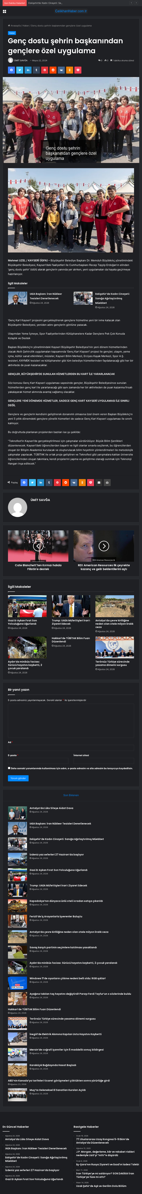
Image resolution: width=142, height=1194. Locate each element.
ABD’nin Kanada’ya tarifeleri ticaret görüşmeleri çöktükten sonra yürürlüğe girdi (59, 1080)
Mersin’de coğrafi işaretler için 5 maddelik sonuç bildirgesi (67, 1049)
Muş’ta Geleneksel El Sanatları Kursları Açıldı (58, 1090)
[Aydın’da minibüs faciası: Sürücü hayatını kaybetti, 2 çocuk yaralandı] (27, 648)
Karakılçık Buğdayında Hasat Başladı (53, 1065)
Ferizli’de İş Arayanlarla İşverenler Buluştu (56, 916)
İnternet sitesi (81, 755)
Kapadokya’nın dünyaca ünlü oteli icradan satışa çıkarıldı (66, 901)
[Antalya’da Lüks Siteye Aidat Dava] (17, 812)
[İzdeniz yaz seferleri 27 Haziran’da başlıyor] (17, 859)
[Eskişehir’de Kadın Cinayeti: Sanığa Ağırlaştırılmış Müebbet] (83, 298)
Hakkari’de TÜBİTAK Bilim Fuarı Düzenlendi (71, 639)
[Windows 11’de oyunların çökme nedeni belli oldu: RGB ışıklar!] (17, 983)
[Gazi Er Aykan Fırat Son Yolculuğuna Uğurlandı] (27, 606)
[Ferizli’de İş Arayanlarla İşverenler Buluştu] (17, 921)
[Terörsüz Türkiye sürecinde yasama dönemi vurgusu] (114, 648)
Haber (26, 25)
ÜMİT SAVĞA (21, 60)
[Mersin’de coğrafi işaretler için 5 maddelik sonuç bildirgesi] (17, 1054)
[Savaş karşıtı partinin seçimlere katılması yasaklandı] (17, 952)
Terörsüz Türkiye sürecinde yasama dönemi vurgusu (112, 663)
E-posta (13, 755)
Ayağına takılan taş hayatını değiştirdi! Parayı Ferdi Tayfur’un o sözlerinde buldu (80, 994)
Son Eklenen (71, 795)
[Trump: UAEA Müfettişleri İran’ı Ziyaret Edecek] (71, 606)
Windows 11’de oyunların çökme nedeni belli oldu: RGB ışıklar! (68, 978)
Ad (10, 742)
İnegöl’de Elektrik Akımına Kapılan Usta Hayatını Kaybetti (66, 1034)
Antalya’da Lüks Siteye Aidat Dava (51, 808)
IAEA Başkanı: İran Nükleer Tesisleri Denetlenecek (60, 823)
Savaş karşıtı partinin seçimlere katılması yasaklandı (63, 947)
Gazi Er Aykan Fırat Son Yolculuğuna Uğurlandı (22, 622)
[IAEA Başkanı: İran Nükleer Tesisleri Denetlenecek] (17, 298)
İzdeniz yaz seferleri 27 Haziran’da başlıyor (57, 854)
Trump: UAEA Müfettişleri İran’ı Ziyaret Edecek (71, 622)
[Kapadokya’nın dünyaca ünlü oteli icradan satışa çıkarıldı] (17, 905)
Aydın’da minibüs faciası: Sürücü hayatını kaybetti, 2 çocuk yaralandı (25, 665)
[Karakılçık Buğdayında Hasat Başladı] (17, 1069)
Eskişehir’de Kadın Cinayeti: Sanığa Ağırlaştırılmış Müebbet (59, 3)
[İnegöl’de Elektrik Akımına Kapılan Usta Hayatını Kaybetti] (17, 1038)
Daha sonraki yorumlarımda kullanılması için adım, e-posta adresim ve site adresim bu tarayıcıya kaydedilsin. (72, 768)
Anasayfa (15, 25)
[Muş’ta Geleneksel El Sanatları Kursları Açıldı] (17, 1094)
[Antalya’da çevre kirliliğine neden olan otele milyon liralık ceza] (114, 606)
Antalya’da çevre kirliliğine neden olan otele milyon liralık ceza (114, 624)
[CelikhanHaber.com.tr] (71, 11)
